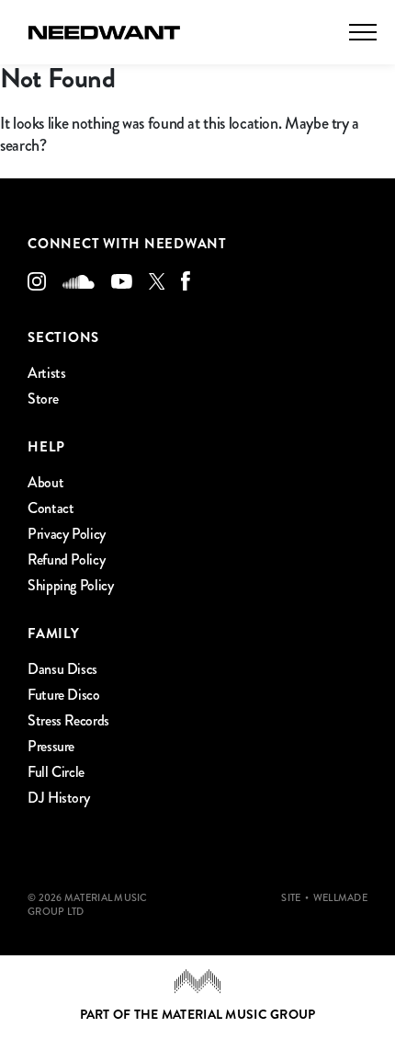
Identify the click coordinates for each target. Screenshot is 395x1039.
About (45, 482)
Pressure (51, 746)
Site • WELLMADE (324, 898)
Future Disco (64, 694)
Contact (50, 508)
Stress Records (68, 720)
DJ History (58, 797)
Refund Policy (66, 559)
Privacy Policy (67, 533)
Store (43, 398)
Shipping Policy (71, 585)
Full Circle (56, 771)
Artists (46, 372)
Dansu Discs (62, 668)
